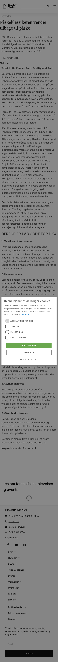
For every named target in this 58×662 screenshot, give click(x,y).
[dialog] (29, 331)
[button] (29, 359)
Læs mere (25, 314)
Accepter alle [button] (29, 345)
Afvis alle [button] (29, 352)
